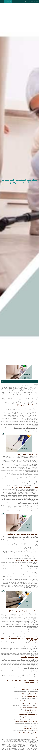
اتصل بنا (25, 1)
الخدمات (29, 1)
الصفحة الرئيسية (36, 1)
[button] (2, 381)
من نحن (32, 1)
